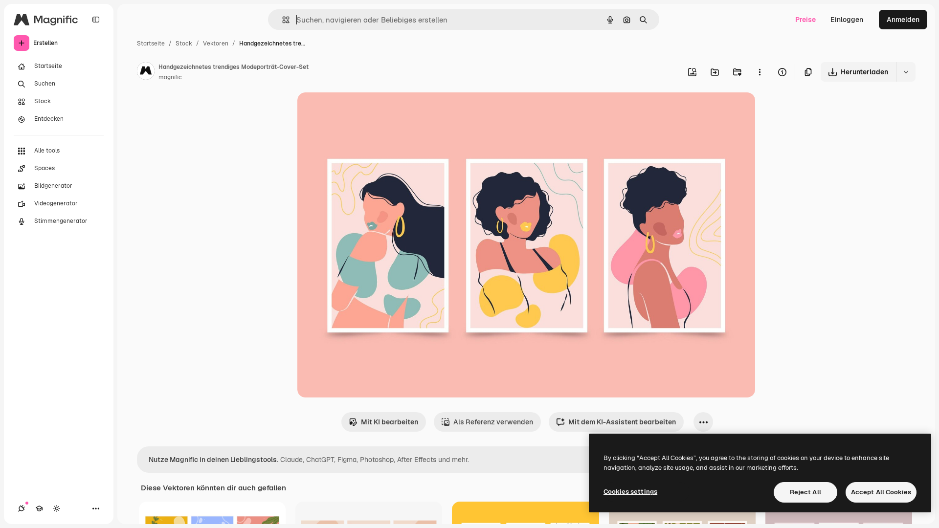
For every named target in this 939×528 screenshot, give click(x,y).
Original (360, 111)
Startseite (151, 43)
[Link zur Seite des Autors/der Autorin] (146, 72)
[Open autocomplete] (281, 19)
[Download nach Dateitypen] (906, 72)
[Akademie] (39, 508)
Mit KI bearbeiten (389, 422)
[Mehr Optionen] (759, 72)
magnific (170, 77)
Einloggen (846, 19)
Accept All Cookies (881, 492)
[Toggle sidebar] (96, 19)
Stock (184, 43)
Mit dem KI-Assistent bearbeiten (622, 422)
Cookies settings (630, 491)
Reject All (805, 492)
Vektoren (215, 43)
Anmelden (903, 19)
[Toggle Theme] (57, 508)
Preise (805, 19)
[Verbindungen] (21, 508)
